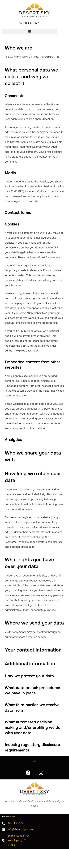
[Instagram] (41, 773)
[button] (29, 31)
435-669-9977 (31, 22)
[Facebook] (28, 773)
